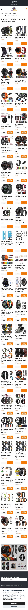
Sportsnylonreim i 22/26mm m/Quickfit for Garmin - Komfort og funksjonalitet (7, 384)
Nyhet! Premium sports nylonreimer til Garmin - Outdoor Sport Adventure (7, 430)
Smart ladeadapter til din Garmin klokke (20, 104)
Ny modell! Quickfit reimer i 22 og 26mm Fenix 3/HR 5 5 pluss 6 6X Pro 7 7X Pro (6, 337)
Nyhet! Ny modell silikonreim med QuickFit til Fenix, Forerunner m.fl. (5, 82)
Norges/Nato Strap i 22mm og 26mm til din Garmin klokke (20, 196)
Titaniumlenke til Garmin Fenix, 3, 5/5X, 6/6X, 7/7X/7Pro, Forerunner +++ (6, 173)
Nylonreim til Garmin (6, 37)
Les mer (4, 43)
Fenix (10, 13)
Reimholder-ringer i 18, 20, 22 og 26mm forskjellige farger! (20, 267)
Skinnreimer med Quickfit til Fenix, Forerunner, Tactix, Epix (21, 126)
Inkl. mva (13, 2)
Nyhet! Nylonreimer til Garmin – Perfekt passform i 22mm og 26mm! (6, 455)
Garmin (6, 13)
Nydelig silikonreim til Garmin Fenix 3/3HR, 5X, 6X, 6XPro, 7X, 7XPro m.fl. (7, 244)
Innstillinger (14, 606)
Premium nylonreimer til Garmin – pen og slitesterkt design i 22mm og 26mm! (21, 505)
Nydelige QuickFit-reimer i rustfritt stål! (20, 58)
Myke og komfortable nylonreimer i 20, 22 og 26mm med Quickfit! (6, 407)
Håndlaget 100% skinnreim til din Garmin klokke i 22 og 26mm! (7, 149)
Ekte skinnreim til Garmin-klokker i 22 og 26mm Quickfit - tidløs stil (20, 529)
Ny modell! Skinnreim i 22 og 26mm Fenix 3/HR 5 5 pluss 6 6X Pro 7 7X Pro (21, 149)
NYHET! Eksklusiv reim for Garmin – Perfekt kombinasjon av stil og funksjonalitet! (20, 480)
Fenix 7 (14, 13)
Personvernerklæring (8, 599)
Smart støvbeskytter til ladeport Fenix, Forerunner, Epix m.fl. (21, 312)
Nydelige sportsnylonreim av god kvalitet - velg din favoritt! (7, 313)
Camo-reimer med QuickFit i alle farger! (20, 81)
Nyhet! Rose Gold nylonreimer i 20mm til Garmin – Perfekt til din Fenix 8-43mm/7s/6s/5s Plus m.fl (7, 480)
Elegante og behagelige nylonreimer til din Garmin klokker (7, 219)
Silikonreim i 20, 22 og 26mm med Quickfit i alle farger (6, 267)
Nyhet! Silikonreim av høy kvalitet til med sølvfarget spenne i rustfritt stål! (6, 505)
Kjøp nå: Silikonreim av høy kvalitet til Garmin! (6, 104)
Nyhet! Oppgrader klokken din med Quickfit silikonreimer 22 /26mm (20, 384)
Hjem (2, 13)
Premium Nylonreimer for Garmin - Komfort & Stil (7, 360)
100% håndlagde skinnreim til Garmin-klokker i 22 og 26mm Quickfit (6, 529)
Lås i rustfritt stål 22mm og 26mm (19, 243)
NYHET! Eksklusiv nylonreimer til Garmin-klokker (21, 360)
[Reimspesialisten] (14, 9)
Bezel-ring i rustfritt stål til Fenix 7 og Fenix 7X (7, 289)
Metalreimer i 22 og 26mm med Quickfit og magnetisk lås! (20, 407)
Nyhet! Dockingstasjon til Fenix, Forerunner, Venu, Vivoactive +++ (20, 336)
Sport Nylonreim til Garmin (20, 37)
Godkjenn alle (14, 603)
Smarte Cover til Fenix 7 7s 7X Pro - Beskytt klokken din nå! (21, 289)
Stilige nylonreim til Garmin (6, 58)
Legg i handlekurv (10, 43)
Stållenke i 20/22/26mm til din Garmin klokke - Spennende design (20, 220)
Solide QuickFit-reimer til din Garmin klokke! (20, 172)
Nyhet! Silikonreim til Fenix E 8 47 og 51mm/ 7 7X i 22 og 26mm (20, 430)
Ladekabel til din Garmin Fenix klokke (6, 125)
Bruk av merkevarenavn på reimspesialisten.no (12, 585)
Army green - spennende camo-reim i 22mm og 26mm (7, 196)
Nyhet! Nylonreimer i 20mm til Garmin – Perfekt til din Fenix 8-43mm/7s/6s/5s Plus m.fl (20, 455)
